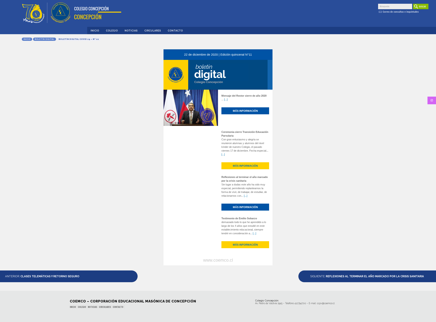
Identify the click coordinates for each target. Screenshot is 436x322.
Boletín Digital (44, 39)
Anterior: (42, 276)
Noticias (131, 30)
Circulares (152, 30)
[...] (226, 99)
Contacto (175, 30)
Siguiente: (367, 276)
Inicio (95, 30)
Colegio (112, 30)
